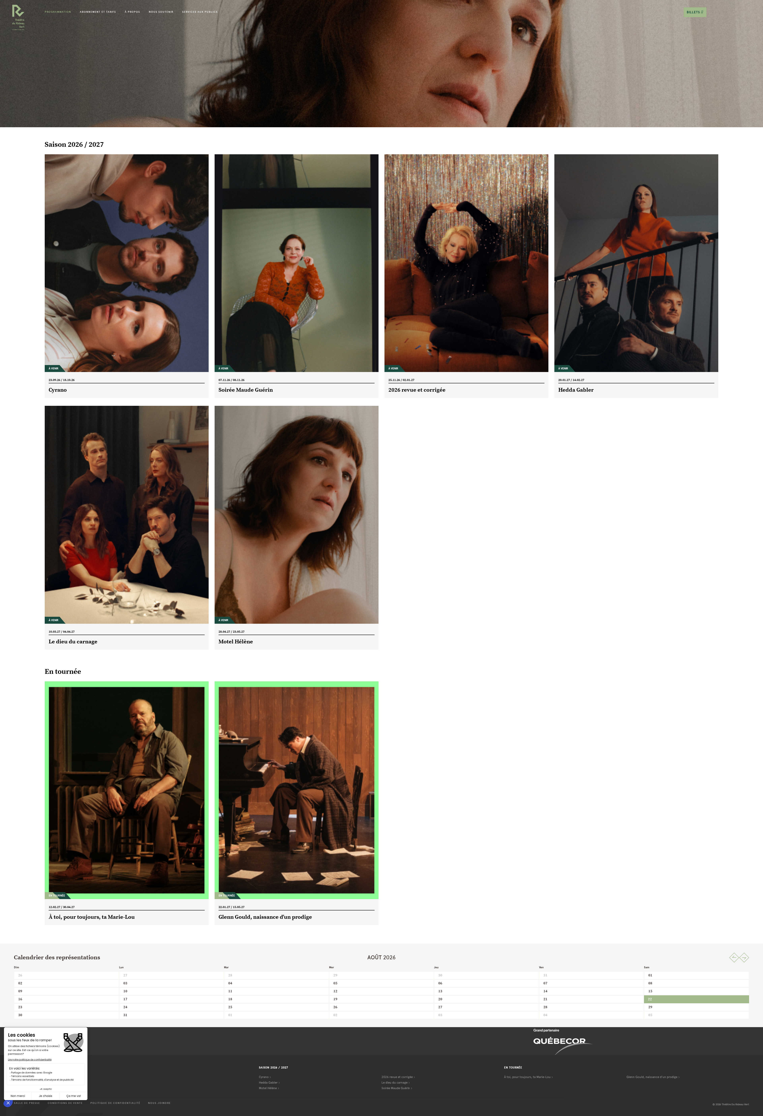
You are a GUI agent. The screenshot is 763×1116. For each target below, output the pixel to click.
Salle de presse (27, 1103)
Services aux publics (200, 12)
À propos (132, 12)
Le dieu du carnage (395, 1082)
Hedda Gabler (268, 1082)
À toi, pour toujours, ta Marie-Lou (527, 1077)
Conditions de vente (65, 1103)
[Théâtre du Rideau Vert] (18, 17)
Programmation (58, 12)
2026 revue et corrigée (397, 1077)
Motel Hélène (268, 1088)
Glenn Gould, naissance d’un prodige (651, 1077)
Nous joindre (159, 1103)
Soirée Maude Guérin (396, 1088)
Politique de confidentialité (115, 1103)
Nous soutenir (161, 12)
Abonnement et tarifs (98, 12)
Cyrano (264, 1077)
